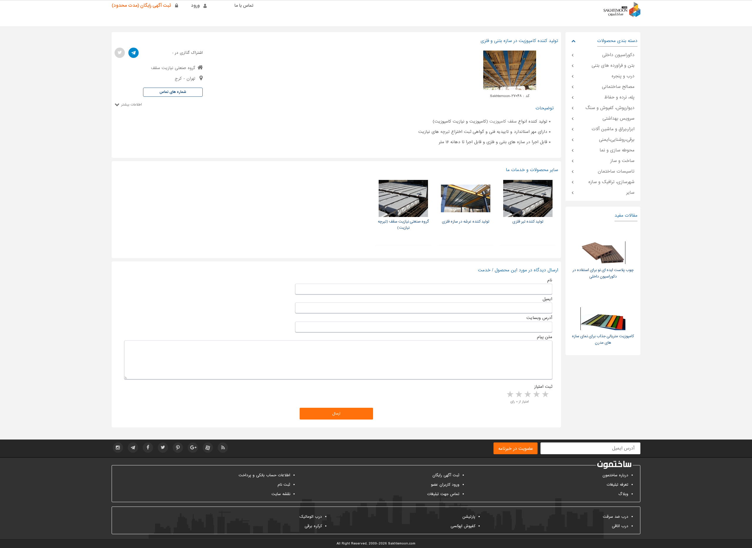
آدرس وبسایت (539, 318)
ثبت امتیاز (543, 386)
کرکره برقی (313, 526)
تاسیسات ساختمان (616, 171)
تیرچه (445, 131)
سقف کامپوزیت (503, 121)
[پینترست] (178, 447)
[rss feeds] (223, 447)
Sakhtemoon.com (401, 543)
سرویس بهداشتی (618, 118)
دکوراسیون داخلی (618, 55)
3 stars (527, 394)
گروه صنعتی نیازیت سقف (173, 68)
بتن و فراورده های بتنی (613, 65)
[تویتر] (120, 53)
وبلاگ (623, 494)
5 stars (509, 394)
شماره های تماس (173, 92)
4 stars (518, 394)
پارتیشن (468, 516)
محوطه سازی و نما (617, 150)
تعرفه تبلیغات (617, 484)
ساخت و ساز (622, 160)
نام (549, 280)
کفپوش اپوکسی (463, 526)
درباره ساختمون (615, 475)
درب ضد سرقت (615, 516)
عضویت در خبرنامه (515, 448)
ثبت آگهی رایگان (445, 475)
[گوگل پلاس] (193, 447)
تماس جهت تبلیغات (443, 494)
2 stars (536, 394)
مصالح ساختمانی (618, 86)
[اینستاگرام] (118, 447)
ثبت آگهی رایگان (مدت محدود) (141, 5)
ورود (195, 5)
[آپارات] (208, 447)
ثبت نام (284, 484)
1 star (544, 394)
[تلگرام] (133, 53)
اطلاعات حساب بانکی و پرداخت (264, 475)
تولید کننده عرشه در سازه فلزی (465, 221)
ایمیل (547, 299)
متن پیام (544, 337)
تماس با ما (244, 5)
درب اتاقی (620, 526)
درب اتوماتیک (310, 516)
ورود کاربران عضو (445, 484)
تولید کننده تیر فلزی (527, 221)
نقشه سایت (280, 494)
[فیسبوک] (148, 447)
